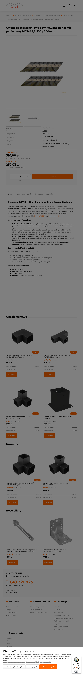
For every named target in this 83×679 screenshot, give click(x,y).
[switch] (76, 671)
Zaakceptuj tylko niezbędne (14, 667)
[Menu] (80, 657)
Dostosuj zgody (32, 667)
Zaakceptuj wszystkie (48, 667)
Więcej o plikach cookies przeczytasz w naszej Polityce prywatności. (27, 662)
